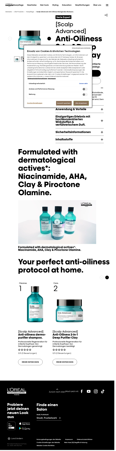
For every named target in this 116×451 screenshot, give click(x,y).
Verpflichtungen (82, 5)
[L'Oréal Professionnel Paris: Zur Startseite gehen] (9, 7)
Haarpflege (18, 5)
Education (66, 5)
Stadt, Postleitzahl (43, 414)
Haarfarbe (31, 5)
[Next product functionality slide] (49, 38)
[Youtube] (88, 391)
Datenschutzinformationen (37, 78)
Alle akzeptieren (81, 103)
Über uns (97, 5)
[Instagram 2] (95, 391)
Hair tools (44, 5)
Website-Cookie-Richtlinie (45, 445)
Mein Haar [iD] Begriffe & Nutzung (75, 442)
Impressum (69, 439)
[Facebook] (81, 391)
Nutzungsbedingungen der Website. (49, 439)
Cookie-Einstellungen (34, 103)
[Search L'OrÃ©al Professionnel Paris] (102, 5)
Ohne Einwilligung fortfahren (81, 48)
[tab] (17, 59)
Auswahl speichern (64, 103)
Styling (55, 5)
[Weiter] (107, 277)
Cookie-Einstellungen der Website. (48, 442)
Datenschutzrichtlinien (84, 439)
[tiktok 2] (102, 391)
